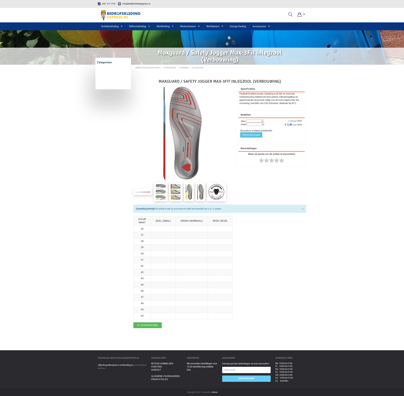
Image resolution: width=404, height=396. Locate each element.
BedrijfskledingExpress (148, 68)
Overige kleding (238, 26)
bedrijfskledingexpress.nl (124, 358)
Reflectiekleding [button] (137, 26)
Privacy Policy (159, 379)
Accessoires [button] (259, 26)
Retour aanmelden (162, 363)
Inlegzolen (197, 68)
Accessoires (169, 68)
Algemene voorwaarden (165, 376)
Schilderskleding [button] (110, 26)
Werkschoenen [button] (188, 26)
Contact (156, 370)
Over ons (156, 366)
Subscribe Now (246, 378)
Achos (214, 392)
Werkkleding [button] (163, 26)
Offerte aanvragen (251, 135)
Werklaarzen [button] (212, 26)
